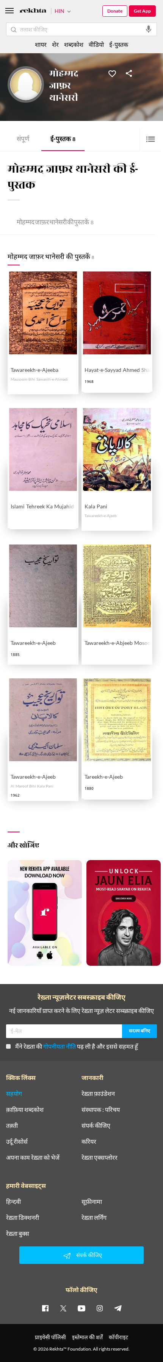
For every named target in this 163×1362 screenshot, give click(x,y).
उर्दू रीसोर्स (17, 1141)
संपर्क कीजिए (96, 1125)
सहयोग (14, 1094)
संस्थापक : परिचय (101, 1109)
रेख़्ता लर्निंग (94, 1217)
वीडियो (96, 44)
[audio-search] (149, 29)
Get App (142, 11)
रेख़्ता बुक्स (17, 1233)
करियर (89, 1141)
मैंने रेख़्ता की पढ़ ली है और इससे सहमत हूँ (76, 1046)
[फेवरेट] (112, 73)
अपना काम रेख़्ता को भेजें (33, 1157)
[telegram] (118, 1308)
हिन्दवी (13, 1201)
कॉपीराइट (118, 1337)
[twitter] (63, 1308)
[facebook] (45, 1308)
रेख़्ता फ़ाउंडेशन (98, 1094)
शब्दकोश (73, 44)
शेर (55, 44)
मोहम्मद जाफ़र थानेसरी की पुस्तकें (55, 223)
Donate (114, 11)
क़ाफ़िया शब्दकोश (25, 1109)
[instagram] (100, 1308)
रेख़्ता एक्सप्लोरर (100, 1157)
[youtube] (81, 1308)
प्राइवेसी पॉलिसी (50, 1337)
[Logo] (33, 11)
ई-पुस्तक (62, 139)
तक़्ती (12, 1125)
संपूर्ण (23, 139)
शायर (41, 44)
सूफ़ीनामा (92, 1201)
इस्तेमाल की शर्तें (87, 1337)
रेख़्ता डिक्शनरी (22, 1217)
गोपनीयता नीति (59, 1046)
